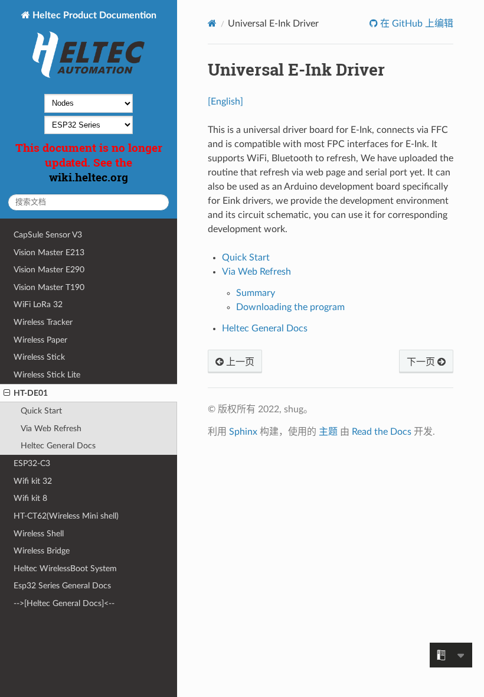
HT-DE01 (31, 393)
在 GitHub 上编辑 (415, 23)
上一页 (239, 362)
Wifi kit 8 (30, 498)
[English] (225, 101)
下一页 (422, 362)
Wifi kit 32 (33, 481)
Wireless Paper (40, 340)
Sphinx (243, 432)
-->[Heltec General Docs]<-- (64, 603)
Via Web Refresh (51, 428)
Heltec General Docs (58, 445)
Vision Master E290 (49, 269)
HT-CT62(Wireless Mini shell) (66, 516)
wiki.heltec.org (88, 177)
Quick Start (41, 410)
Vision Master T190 (49, 287)
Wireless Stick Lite (47, 374)
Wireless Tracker (43, 322)
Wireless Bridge (42, 550)
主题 (328, 432)
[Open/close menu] (7, 393)
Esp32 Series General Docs (62, 585)
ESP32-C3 (32, 463)
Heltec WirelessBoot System (65, 568)
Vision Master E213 (49, 252)
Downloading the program (290, 307)
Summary (255, 293)
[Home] (212, 23)
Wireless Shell (39, 533)
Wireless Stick (39, 357)
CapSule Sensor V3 (48, 234)
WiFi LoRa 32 (38, 304)
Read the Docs (381, 432)
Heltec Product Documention (93, 15)
